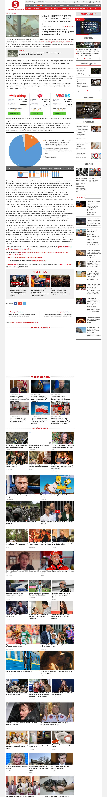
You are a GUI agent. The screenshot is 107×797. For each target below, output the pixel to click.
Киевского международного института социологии (55, 42)
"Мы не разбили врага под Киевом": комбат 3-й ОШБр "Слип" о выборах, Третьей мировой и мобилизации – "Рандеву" (18, 292)
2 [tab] (95, 34)
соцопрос (19, 322)
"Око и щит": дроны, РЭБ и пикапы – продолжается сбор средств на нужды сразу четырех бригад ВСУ (82, 86)
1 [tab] (82, 34)
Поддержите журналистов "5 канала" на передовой (24, 257)
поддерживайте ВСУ (39, 260)
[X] (86, 2)
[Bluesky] (93, 2)
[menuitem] (29, 5)
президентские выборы (30, 322)
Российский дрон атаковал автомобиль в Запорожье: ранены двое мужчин (89, 51)
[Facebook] (71, 2)
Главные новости (12, 264)
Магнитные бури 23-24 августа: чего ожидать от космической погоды (93, 320)
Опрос (9, 168)
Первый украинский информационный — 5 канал (15, 6)
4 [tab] (92, 58)
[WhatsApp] (83, 2)
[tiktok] (77, 2)
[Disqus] (40, 354)
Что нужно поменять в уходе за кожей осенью (83, 144)
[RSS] (99, 2)
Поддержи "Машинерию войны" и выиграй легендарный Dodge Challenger (83, 72)
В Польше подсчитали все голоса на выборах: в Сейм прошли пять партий (18, 420)
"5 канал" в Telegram (64, 264)
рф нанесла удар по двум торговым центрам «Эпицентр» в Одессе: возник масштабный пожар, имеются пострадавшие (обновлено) (94, 332)
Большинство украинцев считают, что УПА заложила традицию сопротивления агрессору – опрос (40, 53)
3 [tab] (90, 58)
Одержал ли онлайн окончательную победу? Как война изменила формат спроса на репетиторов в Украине (82, 131)
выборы (12, 322)
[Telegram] (80, 2)
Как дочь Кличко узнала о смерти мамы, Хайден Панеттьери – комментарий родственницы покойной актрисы (94, 275)
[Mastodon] (90, 2)
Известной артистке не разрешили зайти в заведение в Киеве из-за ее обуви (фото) (94, 264)
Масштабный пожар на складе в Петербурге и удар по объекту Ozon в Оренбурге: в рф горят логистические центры (94, 222)
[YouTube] (96, 2)
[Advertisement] (40, 103)
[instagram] (74, 2)
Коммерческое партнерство (80, 154)
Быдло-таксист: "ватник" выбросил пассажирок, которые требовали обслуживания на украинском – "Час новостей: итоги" (40, 292)
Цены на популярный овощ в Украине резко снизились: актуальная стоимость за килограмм (94, 254)
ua (66, 2)
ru (68, 2)
